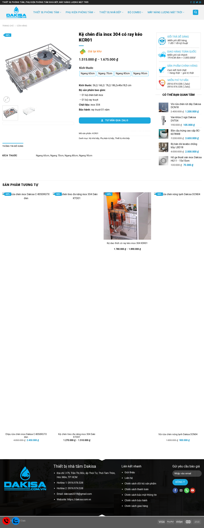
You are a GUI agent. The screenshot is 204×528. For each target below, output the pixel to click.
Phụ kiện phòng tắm (79, 12)
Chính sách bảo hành (136, 500)
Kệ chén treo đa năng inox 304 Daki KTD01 (76, 436)
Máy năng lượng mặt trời (165, 12)
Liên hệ (129, 477)
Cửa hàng (22, 25)
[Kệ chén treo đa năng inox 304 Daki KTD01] (76, 311)
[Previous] (8, 67)
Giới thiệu (130, 472)
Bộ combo (134, 12)
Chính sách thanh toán (137, 489)
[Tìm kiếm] (195, 12)
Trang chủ (8, 25)
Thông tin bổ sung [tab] (12, 146)
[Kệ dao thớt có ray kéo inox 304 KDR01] (127, 216)
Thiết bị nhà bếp (110, 12)
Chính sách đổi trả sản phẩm (140, 483)
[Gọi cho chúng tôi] (186, 490)
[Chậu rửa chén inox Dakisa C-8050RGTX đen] (26, 311)
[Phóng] (7, 99)
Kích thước (86, 67)
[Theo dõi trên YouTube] (192, 490)
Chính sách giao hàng (136, 505)
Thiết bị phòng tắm (46, 12)
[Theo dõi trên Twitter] (197, 2)
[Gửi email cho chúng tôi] (200, 2)
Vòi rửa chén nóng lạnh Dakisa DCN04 (177, 434)
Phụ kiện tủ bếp (107, 138)
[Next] (69, 67)
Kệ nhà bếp (94, 138)
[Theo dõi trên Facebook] (191, 2)
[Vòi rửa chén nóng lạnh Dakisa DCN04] (178, 311)
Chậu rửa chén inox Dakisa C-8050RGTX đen (26, 436)
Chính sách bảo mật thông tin (141, 494)
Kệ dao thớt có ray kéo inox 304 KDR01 (127, 243)
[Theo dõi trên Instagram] (194, 2)
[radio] (88, 73)
